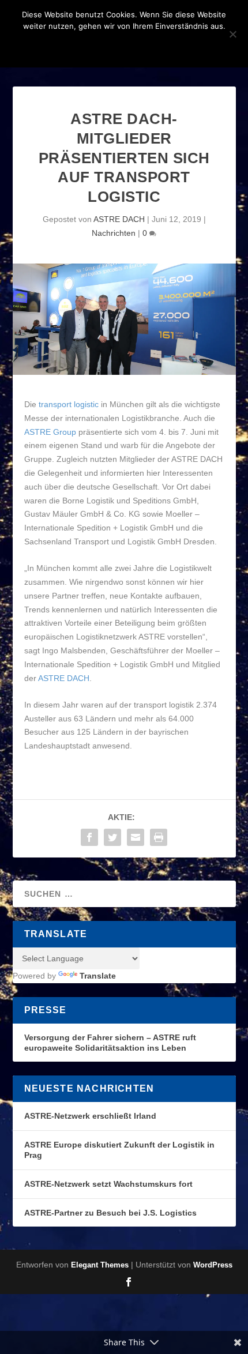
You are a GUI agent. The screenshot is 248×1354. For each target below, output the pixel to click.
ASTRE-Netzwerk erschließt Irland (90, 1115)
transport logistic (69, 404)
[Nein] (232, 34)
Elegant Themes (100, 1265)
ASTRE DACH (119, 219)
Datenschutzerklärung (139, 45)
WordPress (212, 1265)
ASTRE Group (50, 432)
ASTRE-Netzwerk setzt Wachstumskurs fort (108, 1183)
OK (63, 45)
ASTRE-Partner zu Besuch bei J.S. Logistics (110, 1212)
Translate (98, 975)
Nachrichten (114, 233)
